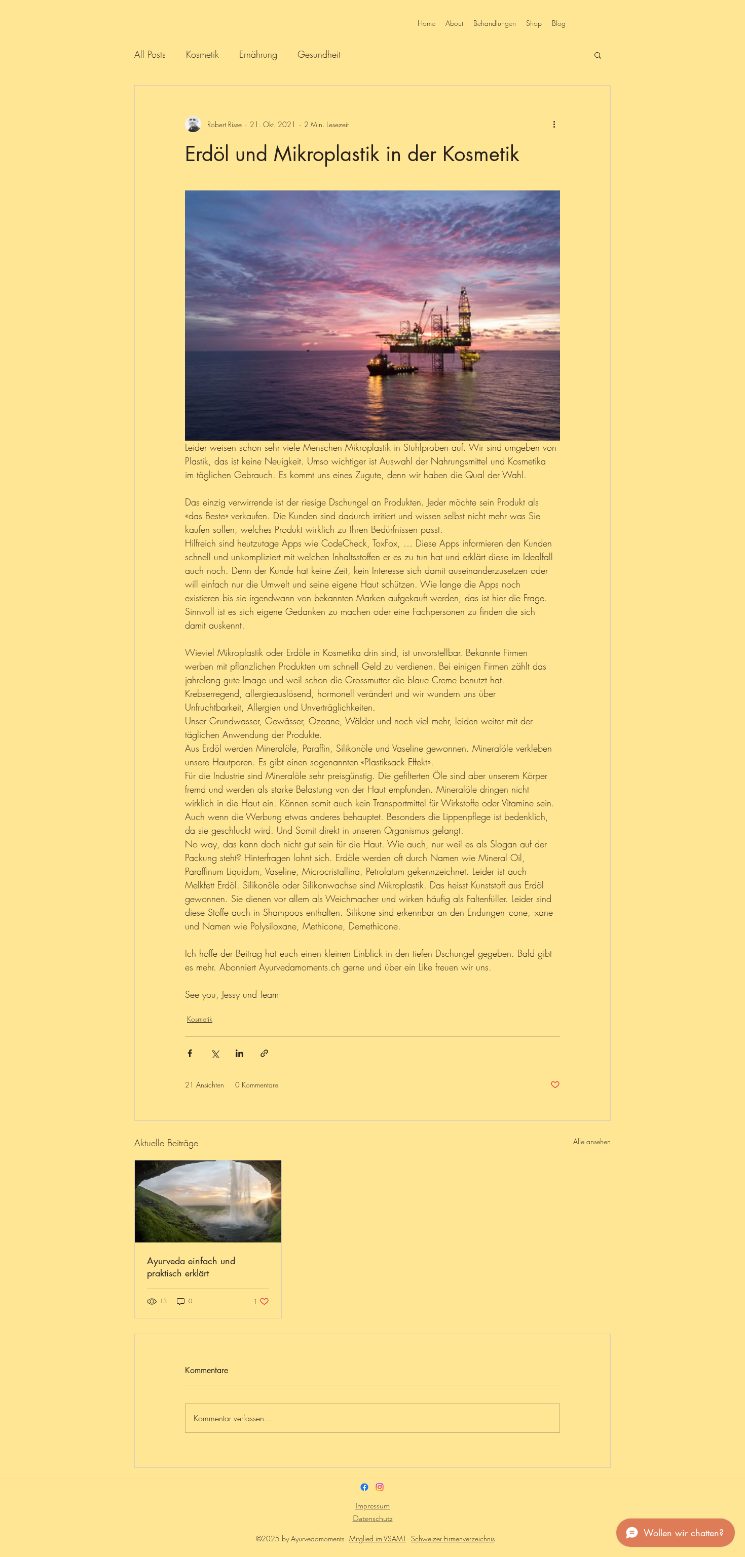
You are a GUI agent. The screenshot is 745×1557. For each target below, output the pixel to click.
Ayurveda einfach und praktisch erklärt (191, 1267)
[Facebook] (364, 1487)
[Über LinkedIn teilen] (239, 1053)
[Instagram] (380, 1487)
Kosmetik (202, 54)
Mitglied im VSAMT (377, 1538)
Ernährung (258, 54)
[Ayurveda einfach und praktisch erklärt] (208, 1201)
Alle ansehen (592, 1141)
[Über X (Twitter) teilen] (214, 1053)
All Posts (150, 54)
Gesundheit (319, 54)
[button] (598, 55)
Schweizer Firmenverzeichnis (453, 1538)
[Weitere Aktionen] (554, 124)
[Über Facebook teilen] (190, 1053)
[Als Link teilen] (264, 1053)
